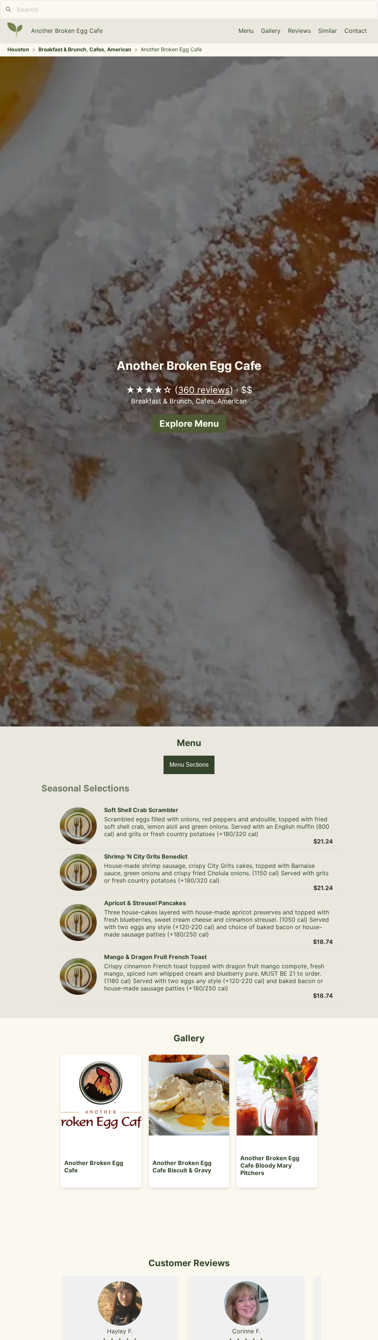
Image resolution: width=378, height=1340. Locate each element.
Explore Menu (189, 423)
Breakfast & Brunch (62, 49)
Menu (246, 30)
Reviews (299, 30)
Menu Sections (189, 765)
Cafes (96, 49)
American (119, 49)
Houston (18, 49)
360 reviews (204, 390)
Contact (355, 30)
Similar (327, 30)
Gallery (271, 30)
